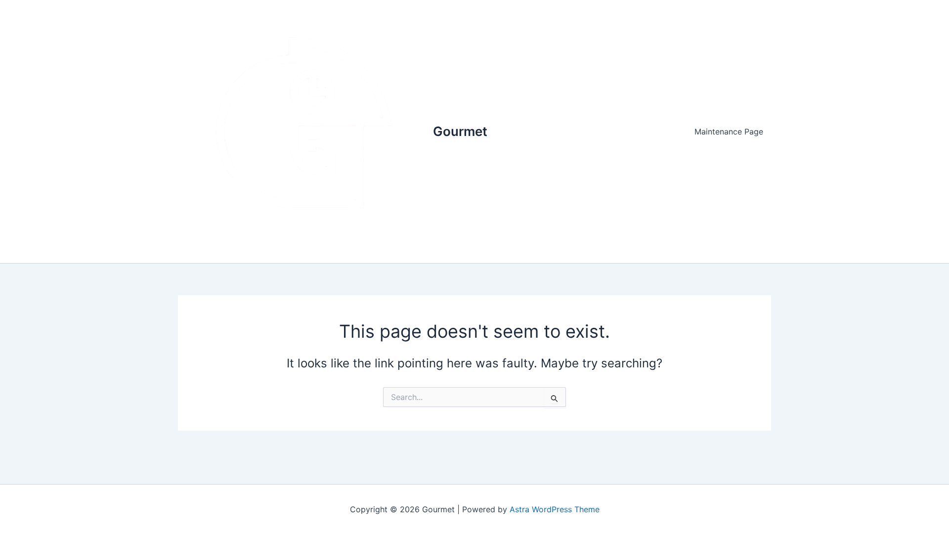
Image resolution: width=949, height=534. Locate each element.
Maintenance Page (728, 131)
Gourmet (460, 131)
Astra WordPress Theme (555, 509)
